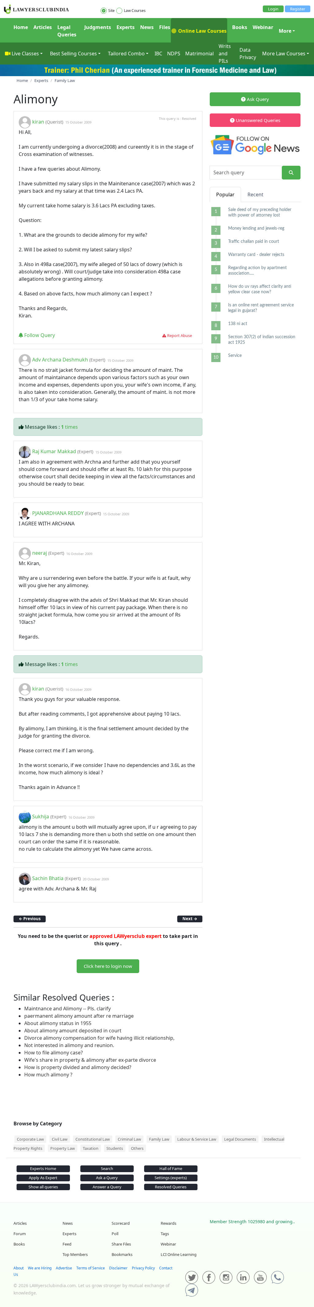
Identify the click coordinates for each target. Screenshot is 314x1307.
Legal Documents (240, 1139)
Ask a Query (107, 1177)
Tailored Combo (126, 53)
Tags (165, 1233)
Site (111, 10)
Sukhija (40, 816)
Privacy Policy (143, 1268)
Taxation (90, 1148)
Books (239, 27)
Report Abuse (179, 335)
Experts (126, 27)
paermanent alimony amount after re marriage (79, 1016)
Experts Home (43, 1168)
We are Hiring (40, 1268)
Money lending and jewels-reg (256, 228)
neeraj (39, 553)
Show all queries (43, 1187)
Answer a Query (107, 1187)
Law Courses (135, 10)
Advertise (64, 1268)
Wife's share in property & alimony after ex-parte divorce (90, 1060)
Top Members (75, 1254)
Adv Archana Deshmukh (60, 360)
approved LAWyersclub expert (126, 936)
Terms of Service (90, 1268)
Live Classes (25, 53)
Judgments (97, 27)
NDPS (173, 53)
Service (235, 356)
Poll (115, 1233)
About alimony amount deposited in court (72, 1030)
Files (164, 27)
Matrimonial (199, 53)
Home (20, 27)
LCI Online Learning (179, 1254)
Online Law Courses (202, 31)
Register (297, 9)
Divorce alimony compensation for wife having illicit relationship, (99, 1038)
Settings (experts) (171, 1177)
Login (273, 9)
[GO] (291, 173)
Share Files (121, 1244)
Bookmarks (122, 1254)
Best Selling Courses (73, 53)
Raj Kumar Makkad (54, 451)
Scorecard (121, 1223)
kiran (38, 121)
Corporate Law (30, 1139)
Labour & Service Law (196, 1139)
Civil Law (59, 1139)
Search (107, 1168)
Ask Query (257, 99)
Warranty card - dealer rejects (256, 255)
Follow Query (39, 335)
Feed (67, 1244)
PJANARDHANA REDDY (58, 513)
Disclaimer (118, 1268)
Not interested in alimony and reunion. (69, 1045)
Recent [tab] (255, 194)
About (18, 1268)
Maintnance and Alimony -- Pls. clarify (67, 1008)
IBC (158, 53)
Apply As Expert (43, 1177)
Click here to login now (108, 966)
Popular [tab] (225, 194)
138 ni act (237, 324)
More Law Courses (283, 53)
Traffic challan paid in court (253, 241)
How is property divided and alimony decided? (77, 1067)
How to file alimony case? (53, 1052)
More (285, 31)
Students (114, 1148)
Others (137, 1148)
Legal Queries (66, 31)
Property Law (62, 1148)
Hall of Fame (170, 1168)
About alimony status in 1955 (57, 1023)
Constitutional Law (92, 1139)
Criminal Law (129, 1139)
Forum (19, 1233)
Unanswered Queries (257, 120)
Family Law (159, 1139)
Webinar (263, 27)
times (69, 427)
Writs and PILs (225, 53)
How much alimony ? (48, 1074)
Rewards (168, 1223)
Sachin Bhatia (47, 878)
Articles (42, 27)
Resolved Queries (170, 1187)
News (147, 27)
